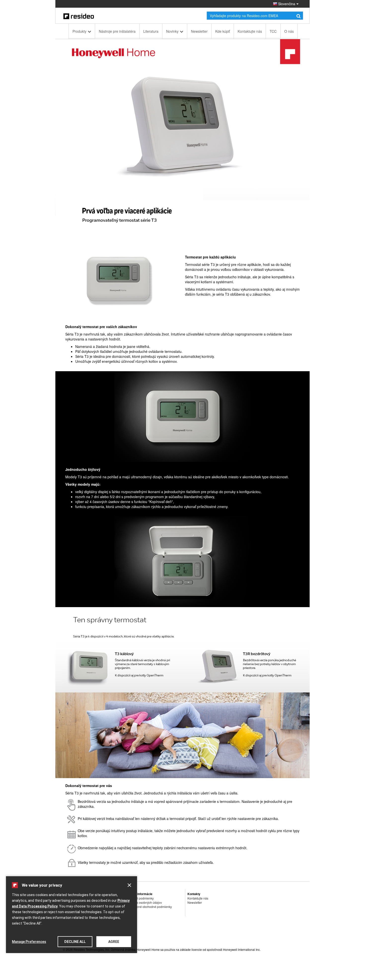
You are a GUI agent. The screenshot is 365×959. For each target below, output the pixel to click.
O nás (289, 31)
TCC (273, 31)
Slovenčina (286, 3)
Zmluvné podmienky (140, 898)
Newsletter (199, 31)
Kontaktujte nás (250, 31)
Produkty (79, 31)
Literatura (150, 31)
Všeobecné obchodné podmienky (149, 906)
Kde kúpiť (222, 31)
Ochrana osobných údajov (144, 902)
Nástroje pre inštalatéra (117, 31)
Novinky (172, 31)
